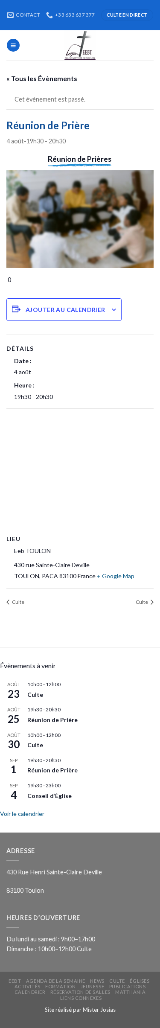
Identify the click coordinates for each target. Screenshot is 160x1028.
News (97, 981)
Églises (139, 981)
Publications (127, 986)
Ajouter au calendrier (65, 309)
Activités (28, 986)
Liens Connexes (81, 998)
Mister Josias (99, 1009)
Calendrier (30, 992)
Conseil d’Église (49, 795)
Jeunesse (92, 986)
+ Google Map (115, 576)
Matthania (130, 992)
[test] (80, 45)
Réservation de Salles (80, 992)
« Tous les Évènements (41, 78)
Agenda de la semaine (55, 981)
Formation (60, 986)
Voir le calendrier (22, 813)
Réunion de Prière (52, 719)
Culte (17, 602)
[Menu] (13, 45)
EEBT (15, 981)
